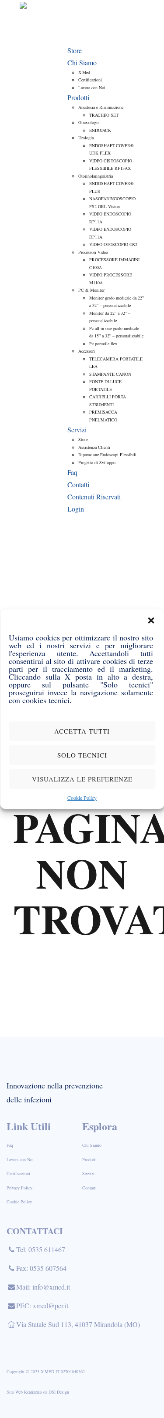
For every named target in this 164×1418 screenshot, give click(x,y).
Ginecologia (88, 122)
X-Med (84, 72)
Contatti (78, 484)
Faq (72, 472)
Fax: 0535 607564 (41, 1268)
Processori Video (93, 252)
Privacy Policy (19, 1188)
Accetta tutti (82, 731)
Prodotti (78, 97)
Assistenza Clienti (94, 447)
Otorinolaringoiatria (95, 176)
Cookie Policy (82, 797)
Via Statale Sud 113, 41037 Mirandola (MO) (78, 1324)
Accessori (86, 351)
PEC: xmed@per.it (42, 1305)
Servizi (77, 429)
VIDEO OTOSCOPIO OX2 (113, 244)
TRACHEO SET (104, 115)
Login (75, 508)
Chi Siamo (82, 62)
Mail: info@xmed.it (43, 1286)
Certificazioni (90, 80)
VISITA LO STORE (113, 14)
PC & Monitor (91, 290)
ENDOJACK (100, 130)
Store (74, 50)
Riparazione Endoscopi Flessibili (107, 454)
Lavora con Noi (91, 87)
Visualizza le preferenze (82, 779)
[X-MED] (38, 8)
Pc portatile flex (103, 343)
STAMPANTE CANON (110, 374)
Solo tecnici (82, 755)
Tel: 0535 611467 (40, 1249)
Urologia (86, 138)
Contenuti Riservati (94, 496)
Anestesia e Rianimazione (100, 107)
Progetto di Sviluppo (96, 462)
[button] (151, 620)
